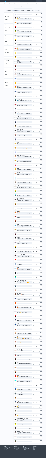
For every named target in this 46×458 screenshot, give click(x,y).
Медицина (6, 49)
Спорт (5, 46)
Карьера (6, 41)
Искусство (6, 33)
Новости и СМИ (7, 16)
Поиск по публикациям (23, 3)
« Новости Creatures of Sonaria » (20, 332)
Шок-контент (6, 82)
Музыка (6, 57)
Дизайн (6, 30)
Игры (5, 58)
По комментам (23, 10)
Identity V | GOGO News (19, 241)
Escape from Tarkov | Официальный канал (21, 284)
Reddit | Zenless (18, 401)
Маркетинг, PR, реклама (7, 27)
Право (5, 35)
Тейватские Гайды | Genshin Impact (21, 155)
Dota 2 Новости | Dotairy (19, 392)
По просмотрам (9, 10)
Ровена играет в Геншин (19, 349)
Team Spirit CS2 (18, 336)
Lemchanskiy (18, 366)
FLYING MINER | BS (19, 379)
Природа (6, 66)
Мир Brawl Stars (19, 276)
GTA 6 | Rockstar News (19, 112)
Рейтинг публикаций (16, 449)
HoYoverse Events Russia (19, 194)
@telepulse (34, 449)
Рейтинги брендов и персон (17, 450)
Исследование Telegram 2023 (7, 455)
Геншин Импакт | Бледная (20, 263)
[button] (39, 1)
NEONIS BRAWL (19, 250)
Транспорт (6, 74)
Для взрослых (6, 85)
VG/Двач (18, 125)
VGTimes (18, 375)
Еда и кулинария (7, 60)
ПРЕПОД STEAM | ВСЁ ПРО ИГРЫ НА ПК (21, 172)
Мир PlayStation (19, 90)
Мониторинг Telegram (30, 3)
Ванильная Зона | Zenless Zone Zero (21, 319)
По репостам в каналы (30, 10)
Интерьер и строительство (8, 68)
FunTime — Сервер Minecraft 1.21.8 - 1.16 (21, 254)
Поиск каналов (5, 449)
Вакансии (15, 455)
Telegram (6, 69)
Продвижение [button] (37, 3)
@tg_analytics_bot (35, 455)
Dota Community (19, 405)
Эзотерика (6, 77)
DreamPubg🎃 (18, 211)
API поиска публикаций (26, 448)
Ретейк (17, 297)
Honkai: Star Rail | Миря (19, 99)
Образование (6, 36)
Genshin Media (18, 73)
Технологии (6, 19)
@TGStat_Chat (34, 448)
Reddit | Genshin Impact (19, 185)
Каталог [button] (6, 3)
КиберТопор (18, 17)
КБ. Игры (18, 181)
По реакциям (37, 10)
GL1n (17, 345)
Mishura (18, 267)
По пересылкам (15, 10)
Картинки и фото (7, 52)
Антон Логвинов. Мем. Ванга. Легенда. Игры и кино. (23, 418)
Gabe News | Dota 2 (19, 146)
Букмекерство (6, 80)
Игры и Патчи (18, 215)
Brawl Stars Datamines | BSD (20, 129)
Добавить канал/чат (6, 450)
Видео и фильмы (7, 55)
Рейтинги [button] (11, 3)
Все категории (6, 13)
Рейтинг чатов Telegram (16, 448)
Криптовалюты (6, 24)
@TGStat (34, 447)
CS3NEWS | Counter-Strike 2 (20, 77)
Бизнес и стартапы (7, 22)
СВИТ (17, 306)
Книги (5, 38)
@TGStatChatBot (35, 456)
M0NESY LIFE (18, 362)
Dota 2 (17, 103)
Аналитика (16, 3)
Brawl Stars (18, 30)
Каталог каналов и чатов (7, 447)
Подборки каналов (6, 448)
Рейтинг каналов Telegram (16, 447)
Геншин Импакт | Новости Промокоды (21, 310)
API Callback (24, 449)
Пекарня (18, 21)
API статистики (25, 447)
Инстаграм (6, 71)
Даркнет (6, 79)
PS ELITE (18, 323)
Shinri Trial (18, 435)
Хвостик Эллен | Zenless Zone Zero (20, 431)
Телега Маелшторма (19, 293)
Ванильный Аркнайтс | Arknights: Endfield (21, 280)
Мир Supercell (18, 34)
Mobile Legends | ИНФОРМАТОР (20, 198)
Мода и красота (6, 47)
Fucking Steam (18, 237)
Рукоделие (6, 63)
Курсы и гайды (6, 44)
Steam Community (19, 116)
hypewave (18, 224)
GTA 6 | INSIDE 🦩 (19, 414)
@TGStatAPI (34, 450)
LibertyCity (18, 388)
